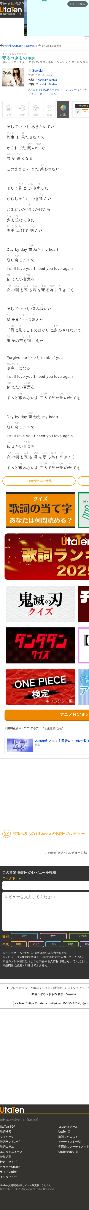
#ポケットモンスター (64, 89)
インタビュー (8, 1176)
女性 (53, 936)
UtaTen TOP (8, 1126)
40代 (71, 944)
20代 (36, 944)
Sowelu (37, 70)
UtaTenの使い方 (68, 1151)
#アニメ (33, 89)
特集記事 (5, 1156)
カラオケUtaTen (10, 1166)
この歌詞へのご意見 (39, 480)
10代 (19, 944)
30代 (53, 944)
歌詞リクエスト (68, 1136)
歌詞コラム (7, 1146)
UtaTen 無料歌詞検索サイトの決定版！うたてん (25, 1185)
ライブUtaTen (8, 1171)
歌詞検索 (5, 1131)
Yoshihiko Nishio (46, 80)
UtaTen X (64, 1131)
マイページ (7, 1136)
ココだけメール (68, 1126)
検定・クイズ (8, 1161)
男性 (24, 936)
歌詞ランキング (10, 1141)
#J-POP (44, 89)
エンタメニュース (11, 1151)
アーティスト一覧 (69, 1141)
